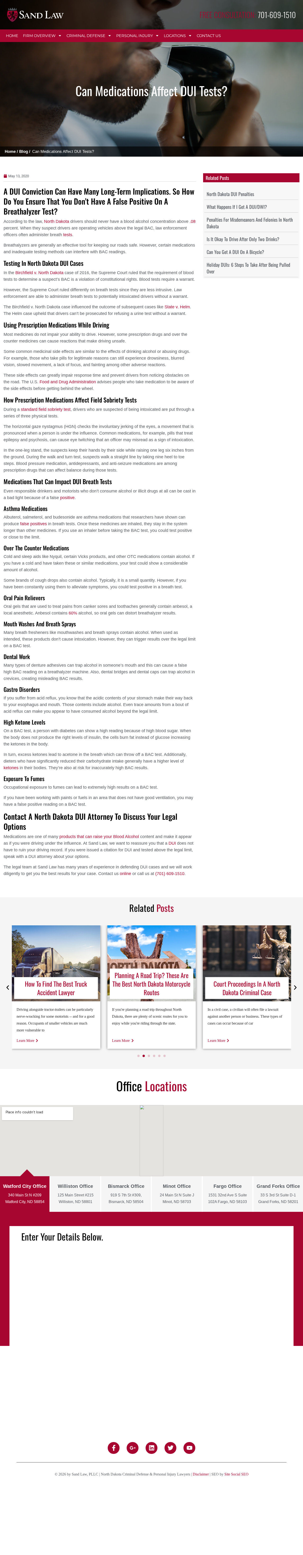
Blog (23, 151)
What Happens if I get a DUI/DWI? (237, 206)
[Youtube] (189, 1448)
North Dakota (56, 221)
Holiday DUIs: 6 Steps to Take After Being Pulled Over (248, 268)
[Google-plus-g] (132, 1448)
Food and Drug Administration (68, 381)
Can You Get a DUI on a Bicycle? (235, 251)
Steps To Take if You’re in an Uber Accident (247, 988)
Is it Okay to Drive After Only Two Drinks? (243, 239)
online (125, 873)
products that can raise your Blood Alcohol (99, 836)
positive (67, 497)
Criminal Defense (86, 35)
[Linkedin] (151, 1448)
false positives (33, 523)
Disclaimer (201, 1474)
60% (73, 613)
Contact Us (209, 35)
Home (12, 35)
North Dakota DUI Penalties (230, 193)
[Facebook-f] (114, 1448)
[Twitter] (170, 1448)
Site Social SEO (236, 1474)
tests (67, 234)
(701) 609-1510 (169, 873)
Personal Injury (134, 35)
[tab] (24, 1194)
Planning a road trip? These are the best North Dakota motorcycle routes (56, 983)
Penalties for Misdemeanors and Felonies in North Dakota (250, 223)
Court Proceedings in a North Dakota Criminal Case (151, 988)
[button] (8, 988)
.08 (193, 221)
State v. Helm (177, 306)
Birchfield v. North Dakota (39, 272)
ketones (11, 767)
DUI (172, 843)
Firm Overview (39, 35)
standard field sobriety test (46, 409)
